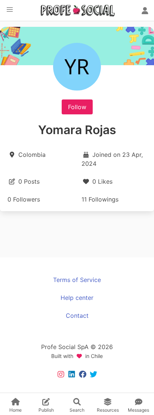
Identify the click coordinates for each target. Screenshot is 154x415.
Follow (77, 107)
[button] (9, 9)
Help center (77, 297)
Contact (77, 315)
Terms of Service (77, 279)
